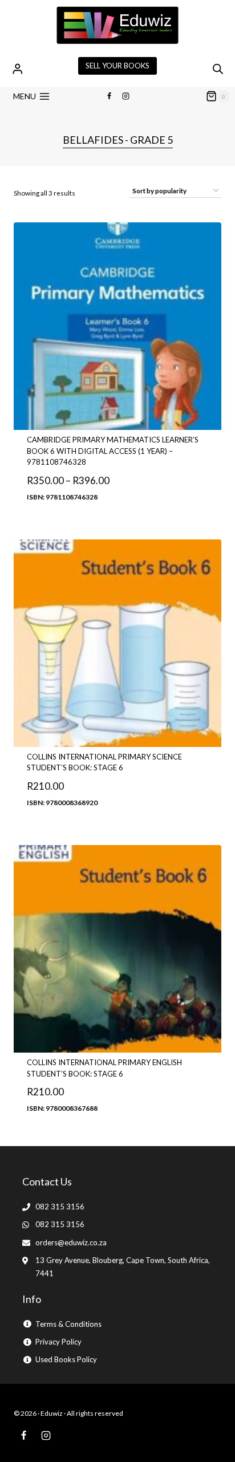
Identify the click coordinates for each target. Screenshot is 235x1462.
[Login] (17, 68)
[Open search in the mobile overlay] (218, 69)
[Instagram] (126, 96)
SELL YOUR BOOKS (117, 65)
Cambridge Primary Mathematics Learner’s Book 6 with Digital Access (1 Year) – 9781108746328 (112, 450)
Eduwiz (51, 1413)
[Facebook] (109, 96)
